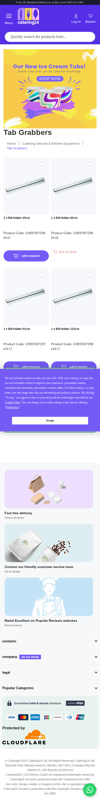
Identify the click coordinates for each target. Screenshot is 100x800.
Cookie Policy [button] (12, 402)
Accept (50, 420)
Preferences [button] (12, 407)
